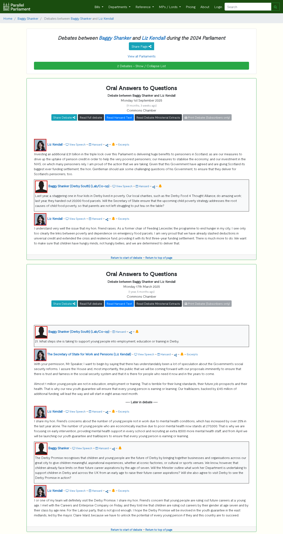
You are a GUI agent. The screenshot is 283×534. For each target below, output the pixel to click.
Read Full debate (91, 117)
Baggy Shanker (27, 18)
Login (218, 6)
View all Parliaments (142, 56)
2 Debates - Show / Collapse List (141, 65)
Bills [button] (97, 6)
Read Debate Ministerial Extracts (158, 117)
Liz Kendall (106, 18)
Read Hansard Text (119, 117)
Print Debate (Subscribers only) (208, 117)
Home (7, 18)
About (204, 6)
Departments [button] (118, 6)
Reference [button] (143, 6)
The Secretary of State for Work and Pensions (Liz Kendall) (89, 354)
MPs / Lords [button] (168, 6)
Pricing (190, 6)
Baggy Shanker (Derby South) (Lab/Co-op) (78, 185)
